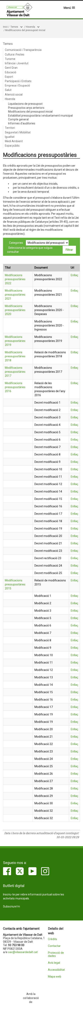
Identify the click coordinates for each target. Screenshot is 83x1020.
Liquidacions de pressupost (25, 103)
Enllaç (74, 275)
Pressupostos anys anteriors (26, 107)
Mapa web (54, 976)
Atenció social (14, 94)
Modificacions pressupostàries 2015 (15, 584)
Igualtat (10, 136)
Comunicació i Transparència (23, 49)
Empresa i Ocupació (17, 85)
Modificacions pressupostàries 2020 (15, 310)
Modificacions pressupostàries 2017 (15, 371)
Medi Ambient (14, 141)
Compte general (18, 119)
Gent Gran (11, 67)
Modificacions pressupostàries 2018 (15, 356)
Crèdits (52, 939)
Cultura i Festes (14, 54)
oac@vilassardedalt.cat (23, 952)
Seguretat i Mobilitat (18, 132)
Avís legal (54, 962)
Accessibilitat (56, 969)
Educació (10, 72)
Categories (16, 242)
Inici (5, 26)
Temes (14, 26)
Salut (8, 90)
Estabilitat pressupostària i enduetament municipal (40, 115)
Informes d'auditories (21, 123)
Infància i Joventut (16, 63)
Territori (10, 127)
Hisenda (30, 26)
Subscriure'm (11, 906)
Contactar (54, 946)
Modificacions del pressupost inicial (25, 30)
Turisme (10, 58)
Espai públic (12, 145)
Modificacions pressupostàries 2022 (15, 279)
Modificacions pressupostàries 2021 (15, 294)
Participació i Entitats (18, 81)
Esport (9, 76)
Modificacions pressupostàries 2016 (15, 387)
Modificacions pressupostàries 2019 (15, 340)
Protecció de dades (56, 954)
